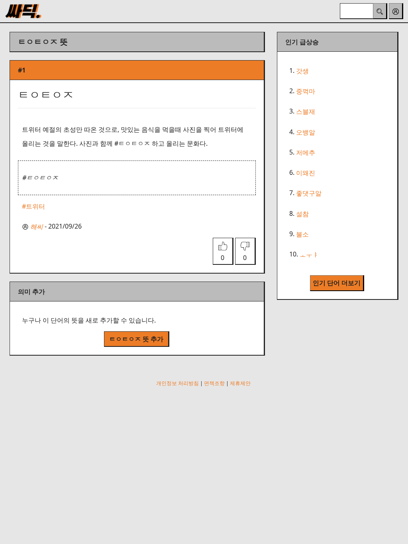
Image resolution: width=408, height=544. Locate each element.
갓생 (302, 71)
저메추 (305, 152)
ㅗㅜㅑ (309, 254)
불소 (302, 234)
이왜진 (305, 172)
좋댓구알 (309, 193)
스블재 (305, 112)
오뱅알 (305, 132)
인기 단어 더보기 (337, 282)
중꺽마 (305, 91)
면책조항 (214, 383)
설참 (302, 213)
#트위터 (33, 206)
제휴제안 (240, 383)
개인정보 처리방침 (177, 383)
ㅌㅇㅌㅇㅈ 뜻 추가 (136, 339)
